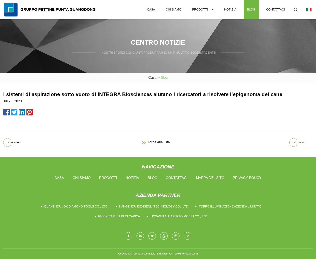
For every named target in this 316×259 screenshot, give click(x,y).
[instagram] (175, 236)
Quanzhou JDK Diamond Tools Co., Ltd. (76, 206)
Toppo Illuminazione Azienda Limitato (230, 206)
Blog (251, 9)
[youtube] (164, 236)
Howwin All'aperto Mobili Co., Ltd (179, 216)
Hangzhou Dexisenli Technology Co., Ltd (153, 206)
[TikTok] (187, 236)
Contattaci (275, 9)
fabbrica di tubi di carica (119, 216)
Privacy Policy (247, 178)
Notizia (230, 9)
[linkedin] (140, 236)
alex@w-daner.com (186, 253)
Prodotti (200, 9)
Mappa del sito (210, 178)
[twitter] (152, 236)
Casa (151, 9)
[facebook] (128, 236)
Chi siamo (173, 9)
